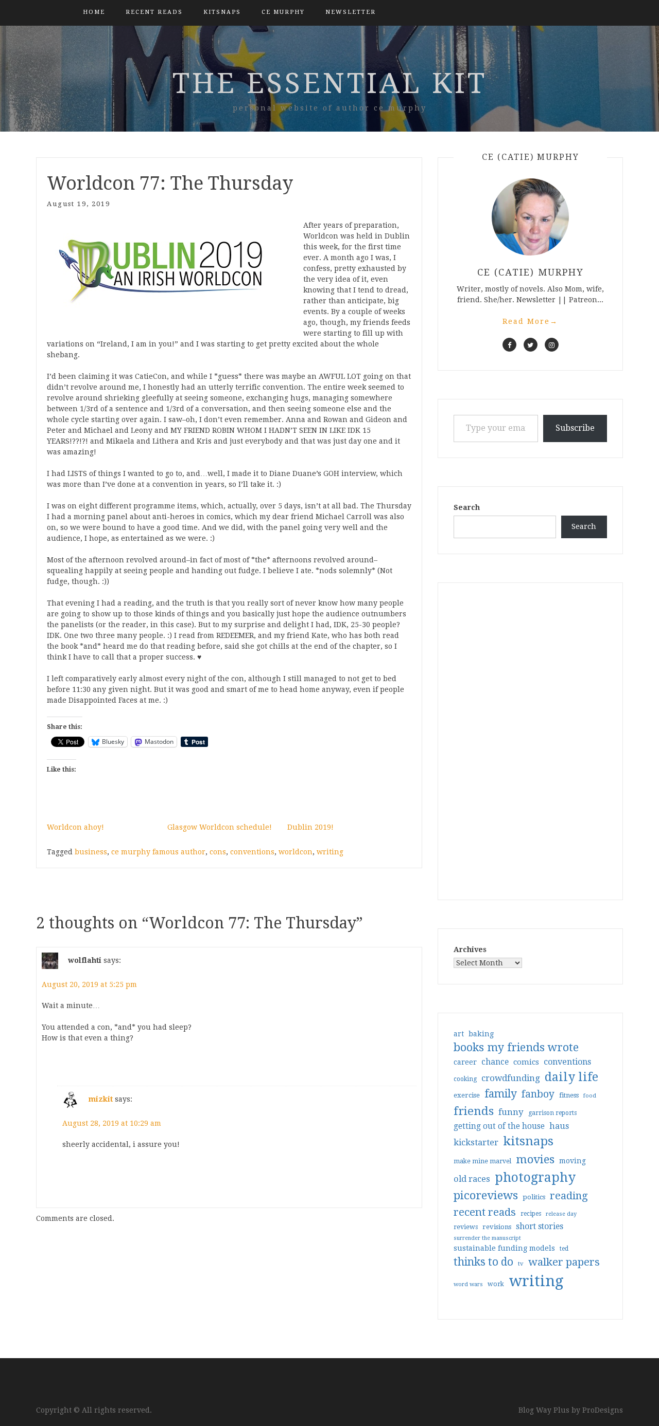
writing (330, 852)
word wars (468, 1284)
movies (535, 1159)
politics (534, 1197)
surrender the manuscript (487, 1238)
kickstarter (476, 1142)
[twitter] (530, 345)
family (500, 1094)
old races (472, 1179)
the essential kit (329, 83)
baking (481, 1034)
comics (526, 1062)
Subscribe (575, 428)
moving (572, 1161)
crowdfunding (510, 1078)
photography (535, 1177)
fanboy (538, 1094)
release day (561, 1214)
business (91, 852)
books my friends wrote (516, 1047)
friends (474, 1111)
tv (521, 1263)
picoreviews (486, 1195)
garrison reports (552, 1113)
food (589, 1095)
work (496, 1284)
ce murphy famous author (158, 852)
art (459, 1034)
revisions (496, 1227)
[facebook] (509, 345)
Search (467, 507)
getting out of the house (499, 1126)
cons (218, 852)
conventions (252, 852)
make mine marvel (482, 1161)
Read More (530, 321)
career (465, 1062)
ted (564, 1248)
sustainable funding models (504, 1248)
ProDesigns (602, 1410)
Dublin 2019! (310, 827)
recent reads (485, 1212)
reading (569, 1196)
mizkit (101, 1099)
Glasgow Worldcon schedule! (219, 827)
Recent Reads (154, 12)
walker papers (564, 1262)
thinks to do (483, 1262)
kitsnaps (222, 12)
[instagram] (552, 345)
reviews (466, 1227)
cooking (465, 1079)
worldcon (296, 852)
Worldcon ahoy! (75, 827)
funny (511, 1112)
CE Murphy (283, 12)
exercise (467, 1095)
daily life (571, 1077)
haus (559, 1126)
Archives (470, 949)
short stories (539, 1226)
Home (94, 12)
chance (495, 1062)
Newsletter (350, 12)
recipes (531, 1213)
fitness (569, 1095)
